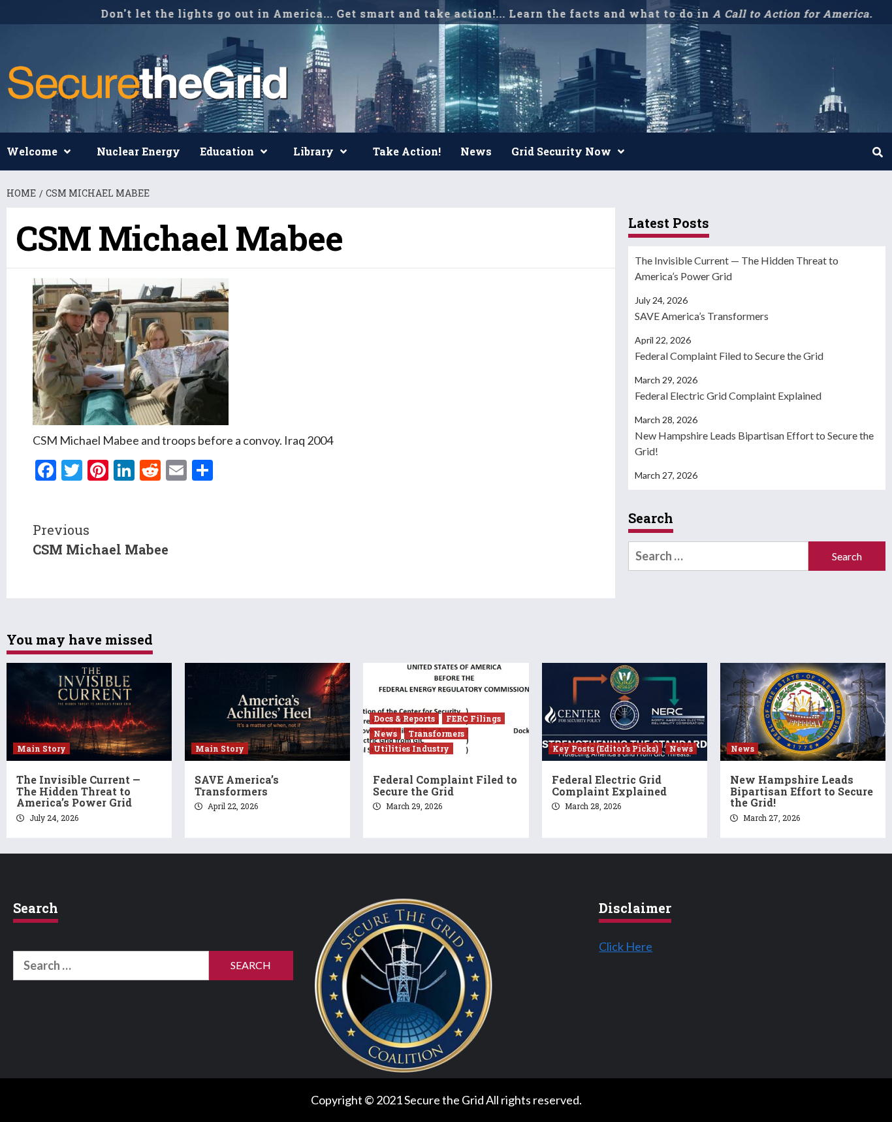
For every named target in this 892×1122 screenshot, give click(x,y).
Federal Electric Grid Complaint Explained (728, 395)
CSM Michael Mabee (100, 539)
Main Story (41, 748)
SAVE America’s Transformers (702, 316)
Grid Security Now (561, 151)
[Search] (877, 152)
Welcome (32, 151)
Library (313, 151)
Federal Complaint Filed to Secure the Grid (729, 355)
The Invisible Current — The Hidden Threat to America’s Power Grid (736, 268)
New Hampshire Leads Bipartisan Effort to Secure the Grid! (754, 443)
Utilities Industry (411, 748)
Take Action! (407, 151)
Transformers (436, 733)
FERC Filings (473, 718)
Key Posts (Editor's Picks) (605, 748)
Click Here (625, 946)
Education (227, 151)
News (476, 151)
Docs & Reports (404, 718)
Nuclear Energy (138, 151)
